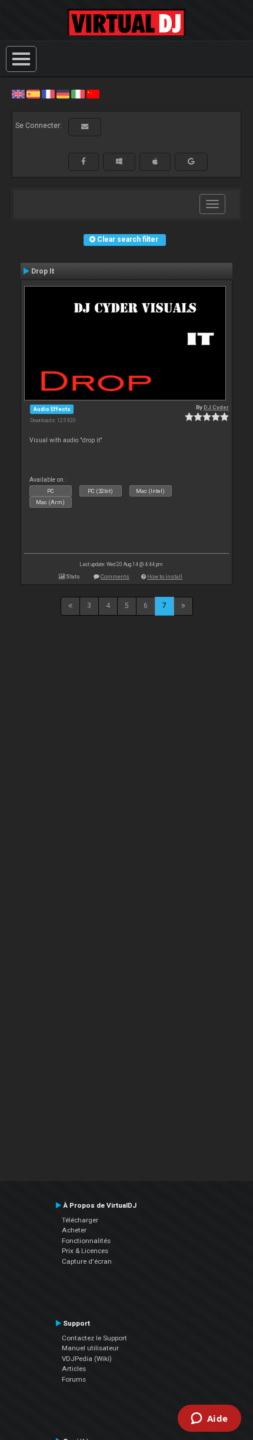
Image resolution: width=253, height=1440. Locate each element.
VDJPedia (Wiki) (87, 1358)
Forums (74, 1379)
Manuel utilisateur (90, 1348)
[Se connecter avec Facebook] (83, 161)
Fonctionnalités (86, 1241)
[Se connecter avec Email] (84, 127)
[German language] (62, 94)
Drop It (42, 271)
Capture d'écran (87, 1261)
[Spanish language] (32, 94)
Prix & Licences (85, 1251)
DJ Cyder (216, 407)
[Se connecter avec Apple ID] (155, 161)
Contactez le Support (94, 1338)
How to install (164, 576)
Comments (115, 576)
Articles (74, 1369)
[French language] (48, 94)
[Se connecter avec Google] (191, 161)
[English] (18, 94)
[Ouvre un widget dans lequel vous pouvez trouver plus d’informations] (209, 1419)
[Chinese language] (92, 94)
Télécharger (80, 1220)
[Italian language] (77, 94)
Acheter (74, 1230)
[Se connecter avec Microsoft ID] (119, 161)
